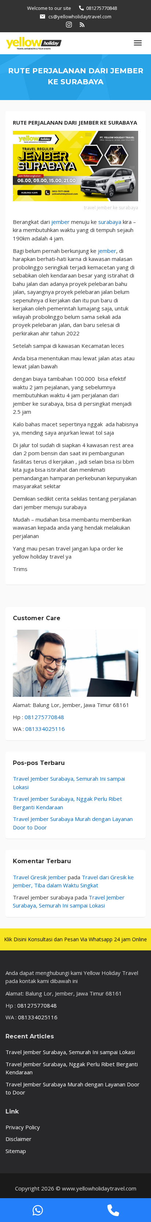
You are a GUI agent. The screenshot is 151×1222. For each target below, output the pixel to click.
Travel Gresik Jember (39, 877)
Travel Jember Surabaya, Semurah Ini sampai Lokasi (70, 1052)
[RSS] (82, 24)
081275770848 (44, 717)
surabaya (109, 221)
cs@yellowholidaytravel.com (79, 16)
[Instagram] (69, 24)
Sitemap (15, 1151)
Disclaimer (18, 1138)
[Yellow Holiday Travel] (33, 42)
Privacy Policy (22, 1127)
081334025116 (45, 728)
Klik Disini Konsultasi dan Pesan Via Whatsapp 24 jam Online (75, 939)
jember (60, 221)
